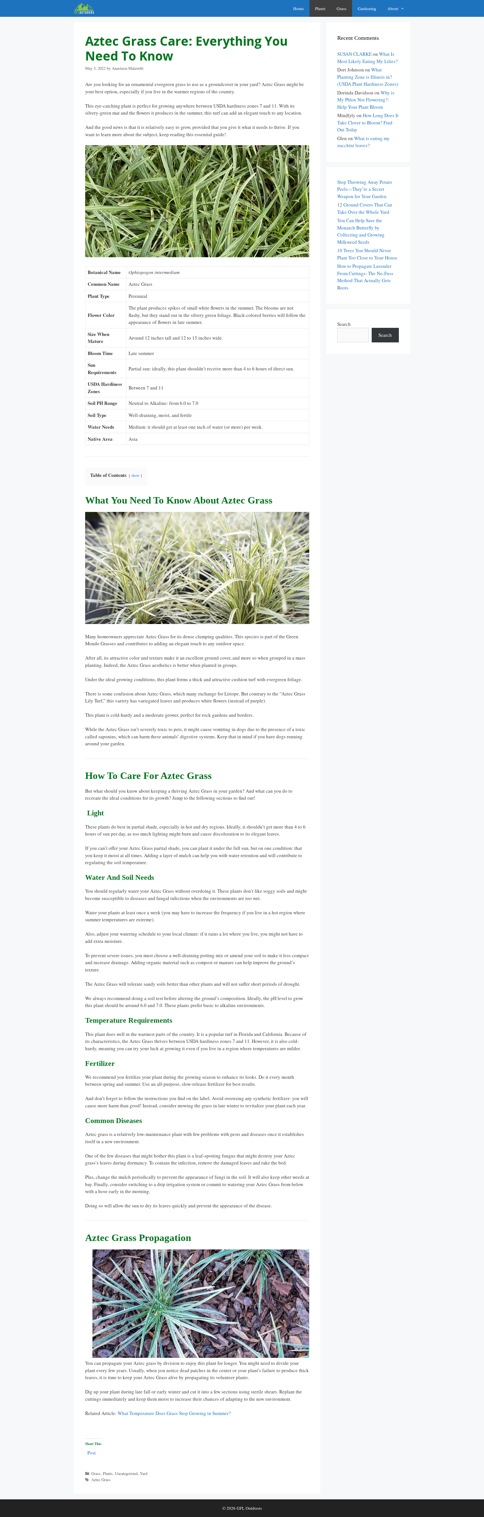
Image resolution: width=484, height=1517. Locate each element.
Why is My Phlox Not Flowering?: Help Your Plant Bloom (365, 99)
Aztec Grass (101, 1479)
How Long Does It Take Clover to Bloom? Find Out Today (368, 122)
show (135, 475)
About (392, 8)
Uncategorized (126, 1473)
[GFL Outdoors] (85, 8)
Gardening (367, 8)
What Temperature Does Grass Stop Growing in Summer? (174, 1413)
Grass (341, 8)
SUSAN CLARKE (354, 54)
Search (344, 324)
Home (298, 8)
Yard (143, 1473)
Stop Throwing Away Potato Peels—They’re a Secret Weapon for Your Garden (364, 189)
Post (91, 1451)
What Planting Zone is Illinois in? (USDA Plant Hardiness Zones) (367, 76)
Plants (320, 8)
